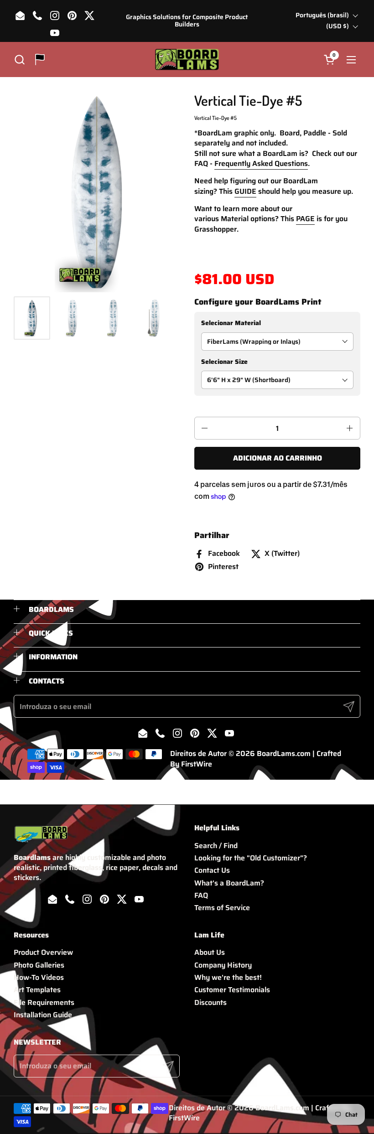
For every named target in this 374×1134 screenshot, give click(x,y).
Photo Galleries (39, 965)
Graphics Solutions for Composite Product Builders (187, 21)
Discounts (210, 1002)
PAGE (305, 218)
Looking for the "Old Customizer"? (250, 858)
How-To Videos (39, 977)
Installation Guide (43, 1014)
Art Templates (37, 989)
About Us (209, 952)
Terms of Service (222, 907)
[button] (19, 59)
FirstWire (196, 764)
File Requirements (44, 1002)
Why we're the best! (228, 977)
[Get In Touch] (40, 59)
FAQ (201, 895)
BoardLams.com (284, 753)
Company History (223, 965)
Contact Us (212, 870)
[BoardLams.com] (186, 59)
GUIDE (245, 191)
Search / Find (216, 845)
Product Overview (43, 952)
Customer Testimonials (232, 989)
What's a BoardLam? (229, 883)
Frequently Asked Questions (261, 163)
